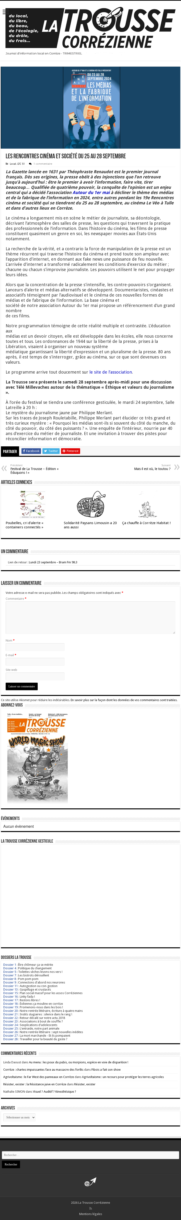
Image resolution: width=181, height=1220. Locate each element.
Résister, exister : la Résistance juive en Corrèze (34, 1084)
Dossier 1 (9, 964)
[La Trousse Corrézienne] (90, 29)
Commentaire (16, 598)
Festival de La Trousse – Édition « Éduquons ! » (34, 469)
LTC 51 (21, 163)
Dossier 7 (9, 975)
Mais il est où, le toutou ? (152, 467)
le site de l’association (110, 372)
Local (13, 163)
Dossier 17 (10, 1000)
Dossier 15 (10, 993)
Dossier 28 (10, 1039)
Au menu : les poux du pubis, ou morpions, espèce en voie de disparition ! (78, 1062)
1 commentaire (42, 163)
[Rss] (90, 1208)
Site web (11, 670)
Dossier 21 (10, 1014)
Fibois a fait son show (106, 1069)
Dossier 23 (10, 1021)
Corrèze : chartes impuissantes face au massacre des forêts (43, 1069)
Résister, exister (84, 1084)
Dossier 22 (10, 1018)
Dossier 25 (10, 1028)
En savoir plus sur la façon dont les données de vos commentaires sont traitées (124, 700)
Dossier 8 (9, 979)
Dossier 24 (10, 1025)
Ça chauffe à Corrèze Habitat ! (146, 523)
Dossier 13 (10, 989)
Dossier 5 (9, 972)
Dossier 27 (10, 1035)
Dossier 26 (10, 1032)
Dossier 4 (9, 968)
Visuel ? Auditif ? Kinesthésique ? (54, 1091)
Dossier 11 (10, 986)
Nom (10, 640)
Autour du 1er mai (91, 192)
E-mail (11, 655)
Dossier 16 (10, 996)
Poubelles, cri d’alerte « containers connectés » (24, 525)
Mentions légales (90, 1214)
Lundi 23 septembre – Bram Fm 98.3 (53, 562)
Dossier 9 (9, 982)
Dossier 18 (10, 1003)
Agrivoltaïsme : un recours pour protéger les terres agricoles (123, 1077)
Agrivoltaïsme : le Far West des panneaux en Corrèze (38, 1077)
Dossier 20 (10, 1011)
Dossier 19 (10, 1007)
